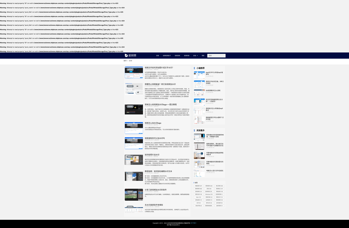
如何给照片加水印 (152, 155)
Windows (209, 194)
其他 (194, 55)
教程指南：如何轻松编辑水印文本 (158, 171)
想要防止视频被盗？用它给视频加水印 (160, 84)
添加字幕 (198, 205)
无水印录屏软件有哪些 (154, 205)
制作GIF (209, 203)
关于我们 (193, 223)
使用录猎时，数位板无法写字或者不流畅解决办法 (214, 144)
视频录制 (177, 55)
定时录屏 (219, 203)
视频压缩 (209, 197)
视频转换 (186, 55)
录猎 (157, 55)
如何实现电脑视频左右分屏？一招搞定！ (214, 100)
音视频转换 (220, 194)
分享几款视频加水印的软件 (156, 190)
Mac (198, 197)
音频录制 (198, 191)
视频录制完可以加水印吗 (155, 138)
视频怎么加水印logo (153, 123)
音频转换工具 (209, 191)
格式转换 (219, 186)
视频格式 (219, 188)
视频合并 (219, 197)
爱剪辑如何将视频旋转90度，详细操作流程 (215, 136)
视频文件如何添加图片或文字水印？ (159, 68)
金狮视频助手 (167, 55)
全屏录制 (209, 200)
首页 (125, 61)
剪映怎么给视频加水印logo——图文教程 (161, 104)
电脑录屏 (198, 186)
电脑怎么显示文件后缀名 (214, 171)
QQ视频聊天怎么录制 (213, 90)
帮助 (203, 55)
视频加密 (219, 191)
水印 (199, 203)
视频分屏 (198, 194)
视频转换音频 (209, 205)
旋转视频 (219, 205)
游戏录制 (198, 200)
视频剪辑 (219, 200)
